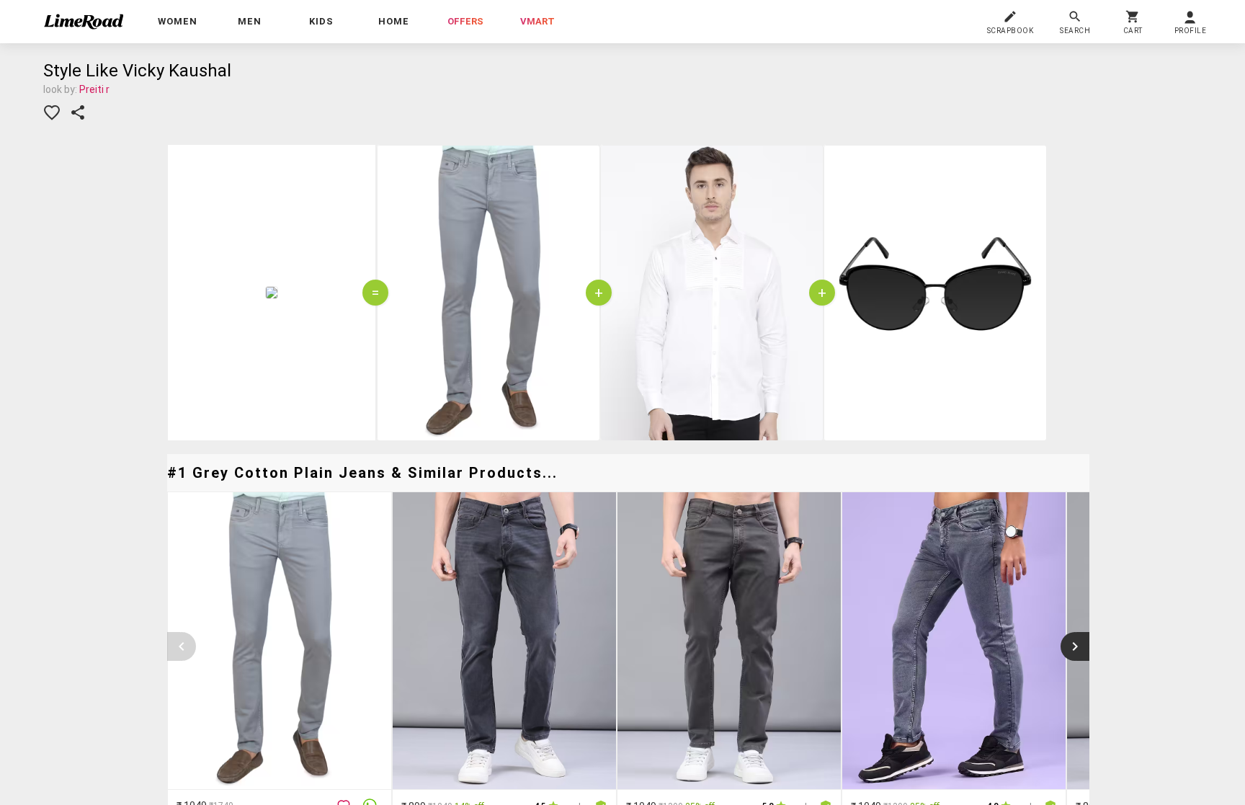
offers (465, 21)
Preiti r (94, 89)
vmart (537, 21)
